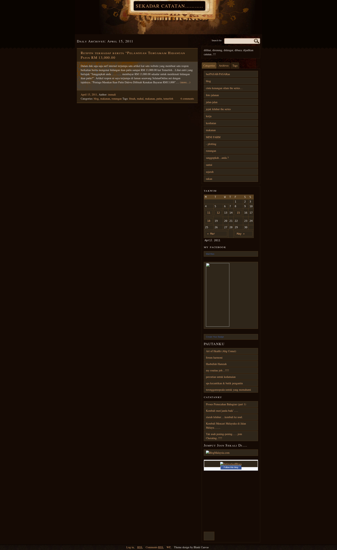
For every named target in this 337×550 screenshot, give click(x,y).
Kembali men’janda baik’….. (222, 410)
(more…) (185, 82)
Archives (224, 65)
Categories (209, 65)
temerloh (168, 98)
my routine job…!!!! (217, 370)
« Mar (211, 233)
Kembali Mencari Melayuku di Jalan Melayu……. (226, 425)
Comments (154, 547)
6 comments (187, 98)
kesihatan (211, 123)
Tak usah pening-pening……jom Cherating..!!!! (224, 436)
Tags (235, 65)
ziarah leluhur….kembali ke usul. (224, 417)
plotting (212, 144)
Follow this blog (231, 467)
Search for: (217, 40)
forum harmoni (214, 357)
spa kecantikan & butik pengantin (224, 383)
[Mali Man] (231, 295)
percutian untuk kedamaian (221, 377)
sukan (209, 179)
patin (159, 98)
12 (218, 212)
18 (208, 220)
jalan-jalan (211, 102)
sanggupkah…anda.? (217, 158)
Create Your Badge (215, 337)
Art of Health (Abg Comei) (221, 351)
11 (208, 212)
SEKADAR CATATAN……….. (169, 6)
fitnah (132, 98)
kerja (208, 116)
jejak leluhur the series (218, 109)
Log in (130, 547)
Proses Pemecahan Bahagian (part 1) (226, 404)
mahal (140, 98)
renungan (117, 98)
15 (238, 212)
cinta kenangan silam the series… (224, 88)
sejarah (210, 172)
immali (112, 94)
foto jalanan (212, 95)
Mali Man (210, 254)
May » (241, 233)
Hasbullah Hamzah (216, 364)
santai (209, 165)
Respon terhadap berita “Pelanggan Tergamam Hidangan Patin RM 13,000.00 (133, 55)
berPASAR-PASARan (218, 74)
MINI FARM (213, 137)
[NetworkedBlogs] (231, 464)
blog (96, 98)
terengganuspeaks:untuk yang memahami (228, 389)
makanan (105, 98)
